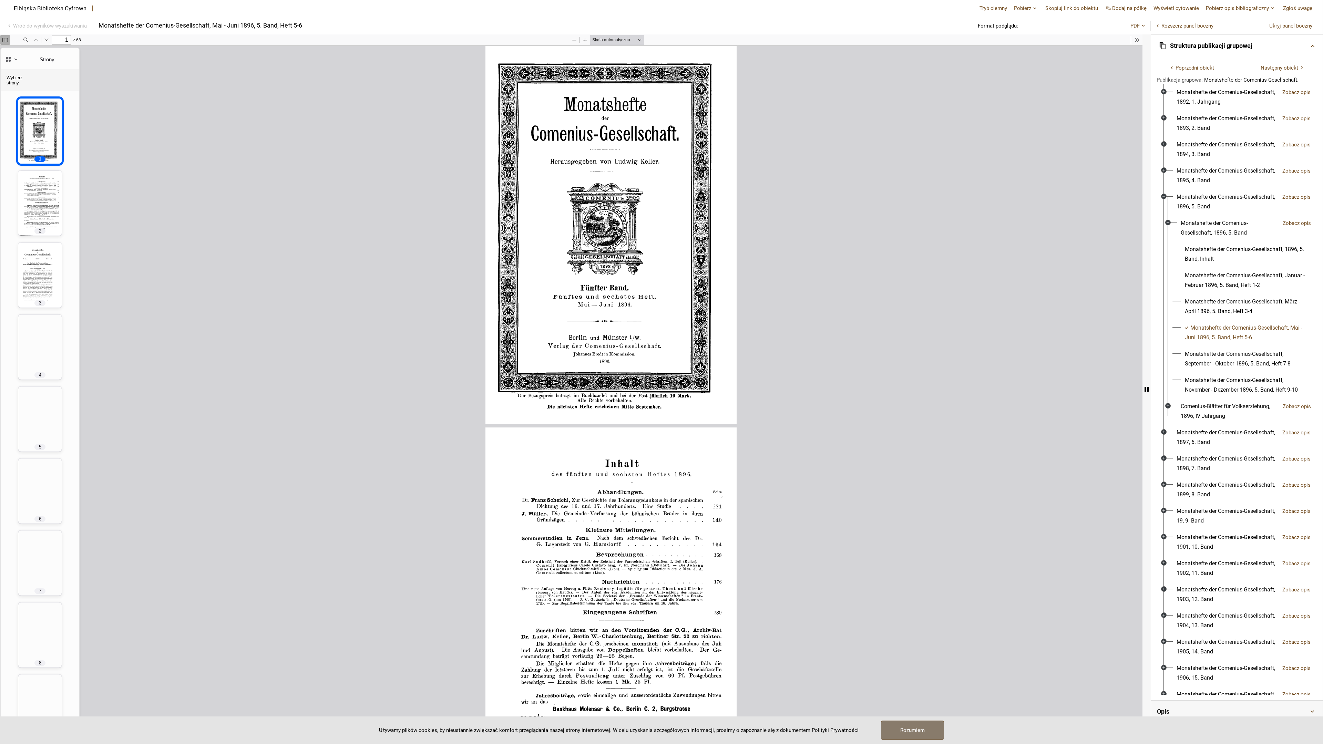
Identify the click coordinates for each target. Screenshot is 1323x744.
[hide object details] (1146, 389)
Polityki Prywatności (835, 730)
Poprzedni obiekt (1195, 68)
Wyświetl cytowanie (1176, 8)
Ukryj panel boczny (1290, 26)
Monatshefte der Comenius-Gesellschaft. (1251, 80)
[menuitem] (1226, 97)
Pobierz (1022, 8)
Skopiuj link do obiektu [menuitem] (1071, 8)
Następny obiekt (1279, 68)
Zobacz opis (1296, 92)
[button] (1237, 46)
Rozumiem (912, 730)
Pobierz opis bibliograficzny (1237, 8)
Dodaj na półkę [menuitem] (1129, 8)
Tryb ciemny (993, 8)
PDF (1135, 26)
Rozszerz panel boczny (1187, 26)
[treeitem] (1237, 97)
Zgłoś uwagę (1297, 8)
